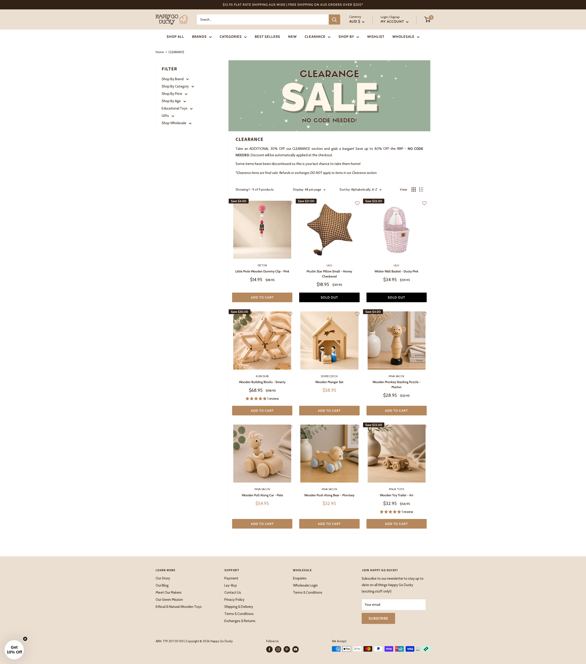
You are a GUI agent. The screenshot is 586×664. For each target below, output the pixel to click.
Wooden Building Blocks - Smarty (262, 382)
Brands (199, 37)
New (292, 37)
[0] (427, 19)
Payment (231, 578)
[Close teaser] (25, 639)
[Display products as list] (421, 189)
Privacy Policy (234, 600)
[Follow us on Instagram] (278, 649)
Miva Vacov (396, 376)
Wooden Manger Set (329, 382)
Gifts (166, 116)
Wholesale (403, 37)
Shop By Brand (173, 79)
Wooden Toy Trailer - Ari (396, 495)
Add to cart (262, 297)
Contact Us (232, 592)
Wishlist (375, 37)
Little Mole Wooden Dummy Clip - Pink (262, 271)
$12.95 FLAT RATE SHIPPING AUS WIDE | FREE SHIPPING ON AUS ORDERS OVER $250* (293, 5)
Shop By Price (172, 94)
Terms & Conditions (239, 614)
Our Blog (162, 585)
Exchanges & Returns (239, 621)
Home (160, 52)
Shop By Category (176, 86)
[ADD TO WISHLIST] (290, 203)
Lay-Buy (230, 585)
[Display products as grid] (414, 189)
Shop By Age (172, 101)
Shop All (175, 37)
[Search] (334, 19)
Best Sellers (267, 37)
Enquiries (300, 578)
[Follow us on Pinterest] (287, 649)
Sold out (329, 297)
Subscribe (378, 618)
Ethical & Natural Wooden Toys (179, 607)
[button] (14, 649)
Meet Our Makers (169, 592)
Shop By (346, 37)
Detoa (262, 265)
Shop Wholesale (174, 123)
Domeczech (329, 376)
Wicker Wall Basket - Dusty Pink (396, 271)
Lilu (329, 265)
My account (393, 21)
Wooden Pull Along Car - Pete (262, 495)
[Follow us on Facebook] (269, 649)
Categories (231, 37)
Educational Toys (175, 108)
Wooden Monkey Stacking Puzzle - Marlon (396, 384)
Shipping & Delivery (238, 607)
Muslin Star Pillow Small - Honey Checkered (329, 273)
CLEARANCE (315, 37)
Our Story (163, 578)
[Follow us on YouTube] (295, 649)
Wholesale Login (305, 585)
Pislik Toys (396, 489)
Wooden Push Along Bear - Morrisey (329, 495)
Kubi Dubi (262, 376)
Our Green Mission (169, 600)
